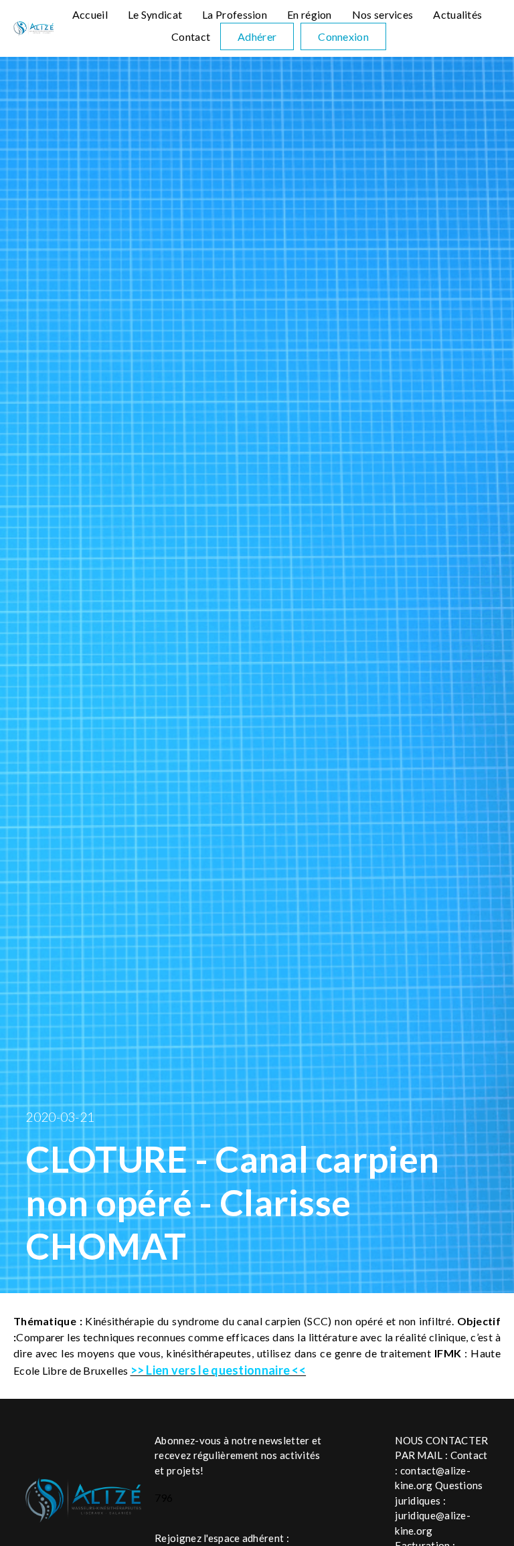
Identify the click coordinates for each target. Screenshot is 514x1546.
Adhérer (257, 36)
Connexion (343, 36)
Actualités (457, 14)
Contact (190, 36)
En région (309, 14)
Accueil (90, 14)
